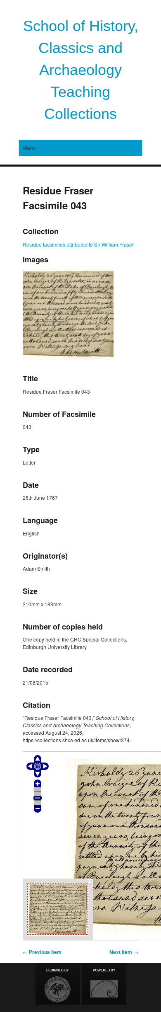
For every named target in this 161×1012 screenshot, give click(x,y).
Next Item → (123, 952)
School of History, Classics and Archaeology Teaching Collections (80, 69)
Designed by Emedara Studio (58, 984)
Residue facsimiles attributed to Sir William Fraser (78, 244)
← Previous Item (42, 952)
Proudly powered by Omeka (104, 984)
